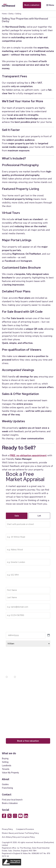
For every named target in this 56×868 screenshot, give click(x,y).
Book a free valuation (28, 740)
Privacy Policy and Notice (20, 705)
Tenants (5, 769)
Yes (9, 677)
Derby (11, 13)
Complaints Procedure (25, 829)
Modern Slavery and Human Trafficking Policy (20, 833)
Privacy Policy (7, 829)
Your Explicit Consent (16, 683)
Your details (11, 583)
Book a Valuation (10, 803)
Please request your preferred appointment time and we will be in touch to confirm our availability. (26, 625)
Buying (5, 758)
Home (4, 13)
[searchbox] (28, 524)
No (17, 677)
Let (39, 515)
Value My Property (10, 772)
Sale (17, 515)
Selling (5, 762)
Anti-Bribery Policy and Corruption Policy (18, 837)
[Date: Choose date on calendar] (48, 635)
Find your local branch (12, 800)
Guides (5, 784)
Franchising (7, 788)
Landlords (6, 765)
